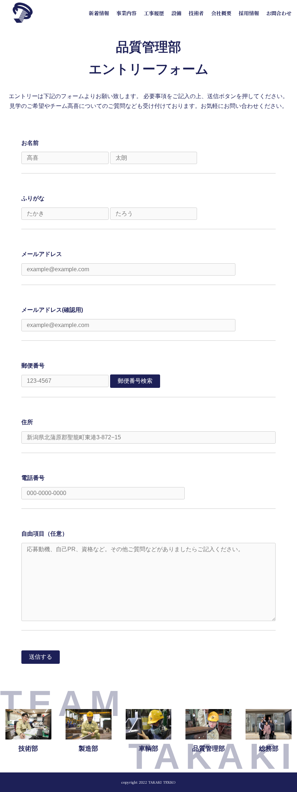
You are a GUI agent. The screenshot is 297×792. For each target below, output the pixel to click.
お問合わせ (279, 13)
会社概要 (221, 13)
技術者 (196, 13)
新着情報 (99, 13)
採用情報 (249, 13)
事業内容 (126, 13)
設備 (176, 13)
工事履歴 (154, 13)
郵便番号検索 (135, 381)
